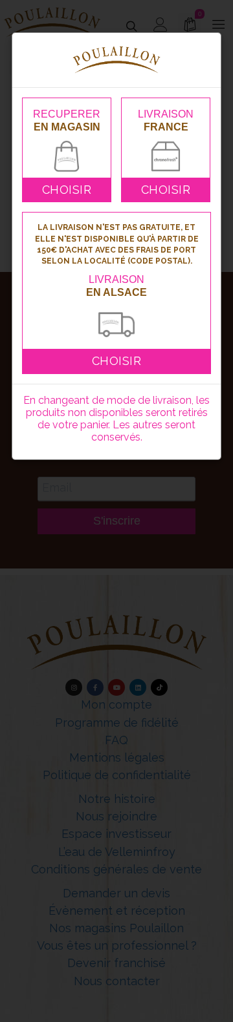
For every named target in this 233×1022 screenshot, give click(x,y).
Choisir (67, 189)
